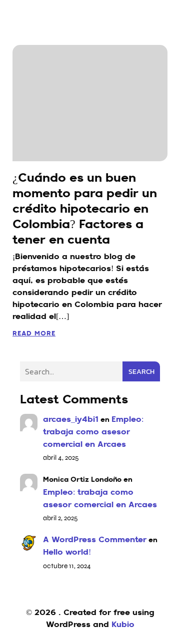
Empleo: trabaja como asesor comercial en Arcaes (93, 432)
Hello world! (67, 553)
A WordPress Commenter (94, 540)
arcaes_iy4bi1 (70, 420)
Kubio (123, 625)
